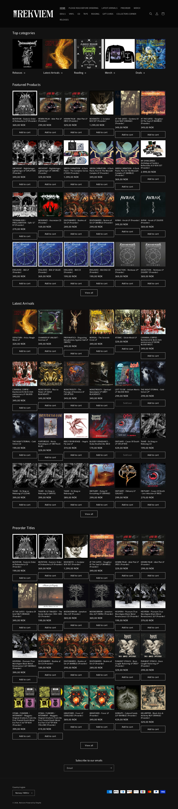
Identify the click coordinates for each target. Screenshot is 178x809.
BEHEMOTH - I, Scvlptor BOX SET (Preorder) (100, 120)
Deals (139, 72)
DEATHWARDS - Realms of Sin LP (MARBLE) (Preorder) (101, 221)
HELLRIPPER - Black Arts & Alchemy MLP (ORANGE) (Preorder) (152, 715)
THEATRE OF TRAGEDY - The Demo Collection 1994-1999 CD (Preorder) (50, 614)
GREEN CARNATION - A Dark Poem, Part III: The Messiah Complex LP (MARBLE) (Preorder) (127, 172)
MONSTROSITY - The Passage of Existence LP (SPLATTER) (74, 391)
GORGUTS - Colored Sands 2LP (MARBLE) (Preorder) (126, 714)
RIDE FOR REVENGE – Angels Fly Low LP (76, 442)
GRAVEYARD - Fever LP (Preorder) (99, 714)
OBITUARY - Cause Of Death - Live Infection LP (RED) (153, 492)
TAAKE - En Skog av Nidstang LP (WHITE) (47, 492)
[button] (151, 14)
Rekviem (22, 802)
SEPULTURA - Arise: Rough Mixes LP (24, 338)
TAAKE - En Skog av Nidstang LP (72, 492)
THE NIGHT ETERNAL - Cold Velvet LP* (152, 390)
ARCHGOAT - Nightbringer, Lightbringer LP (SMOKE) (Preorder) (49, 170)
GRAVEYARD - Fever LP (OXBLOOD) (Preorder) (73, 714)
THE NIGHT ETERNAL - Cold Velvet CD (24, 442)
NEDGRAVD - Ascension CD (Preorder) (49, 221)
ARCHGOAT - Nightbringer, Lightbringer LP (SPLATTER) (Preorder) (24, 170)
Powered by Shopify (33, 802)
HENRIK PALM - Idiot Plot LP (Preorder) (50, 120)
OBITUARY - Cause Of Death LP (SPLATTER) (127, 442)
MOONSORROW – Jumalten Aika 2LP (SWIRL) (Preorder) (101, 613)
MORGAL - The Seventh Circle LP (99, 338)
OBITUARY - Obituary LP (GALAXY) (125, 492)
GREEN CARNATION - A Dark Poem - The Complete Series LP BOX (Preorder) (76, 170)
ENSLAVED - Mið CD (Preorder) (72, 271)
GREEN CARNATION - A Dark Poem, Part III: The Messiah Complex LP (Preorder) (101, 170)
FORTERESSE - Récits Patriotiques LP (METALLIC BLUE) (49, 443)
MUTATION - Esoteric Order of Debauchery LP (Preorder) (25, 120)
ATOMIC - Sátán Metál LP (126, 337)
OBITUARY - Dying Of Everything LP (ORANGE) (100, 492)
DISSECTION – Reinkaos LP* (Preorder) (127, 271)
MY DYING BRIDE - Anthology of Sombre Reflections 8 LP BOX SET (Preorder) (151, 164)
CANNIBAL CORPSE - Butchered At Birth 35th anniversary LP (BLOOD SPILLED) (23, 393)
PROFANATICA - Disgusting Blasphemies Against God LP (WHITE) (76, 340)
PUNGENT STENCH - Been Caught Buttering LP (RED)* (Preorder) (127, 663)
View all (89, 292)
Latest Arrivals (51, 72)
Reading (78, 72)
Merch (108, 72)
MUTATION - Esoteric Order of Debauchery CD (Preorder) (24, 564)
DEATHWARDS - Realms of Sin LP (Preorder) (75, 221)
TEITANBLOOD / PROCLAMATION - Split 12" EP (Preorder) (24, 222)
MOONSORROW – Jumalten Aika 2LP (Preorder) (75, 613)
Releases (17, 72)
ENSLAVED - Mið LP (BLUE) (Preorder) (49, 271)
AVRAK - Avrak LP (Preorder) (127, 220)
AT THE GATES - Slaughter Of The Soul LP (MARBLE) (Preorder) (152, 121)
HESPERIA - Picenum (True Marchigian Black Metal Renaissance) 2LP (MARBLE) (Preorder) (24, 665)
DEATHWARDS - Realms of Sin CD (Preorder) (49, 662)
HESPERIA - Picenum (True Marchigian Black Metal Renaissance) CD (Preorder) (127, 614)
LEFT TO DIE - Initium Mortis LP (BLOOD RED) (127, 390)
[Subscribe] (111, 768)
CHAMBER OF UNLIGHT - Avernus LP (48, 338)
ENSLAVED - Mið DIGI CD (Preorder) (100, 271)
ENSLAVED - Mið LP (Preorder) (21, 271)
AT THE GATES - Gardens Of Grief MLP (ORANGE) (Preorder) (127, 121)
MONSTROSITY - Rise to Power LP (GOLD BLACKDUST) (48, 391)
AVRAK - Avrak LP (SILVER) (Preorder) (152, 221)
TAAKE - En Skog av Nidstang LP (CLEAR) (21, 492)
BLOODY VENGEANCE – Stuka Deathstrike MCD (100, 442)
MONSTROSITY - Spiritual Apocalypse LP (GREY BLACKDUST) (100, 391)
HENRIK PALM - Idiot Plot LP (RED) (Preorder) (75, 120)
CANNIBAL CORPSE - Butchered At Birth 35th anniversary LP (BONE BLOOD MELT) (151, 341)
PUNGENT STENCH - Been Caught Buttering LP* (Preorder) (152, 663)
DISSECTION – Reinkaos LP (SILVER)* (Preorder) (152, 271)
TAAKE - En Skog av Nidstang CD (149, 442)
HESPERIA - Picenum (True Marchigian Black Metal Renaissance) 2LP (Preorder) (153, 614)
